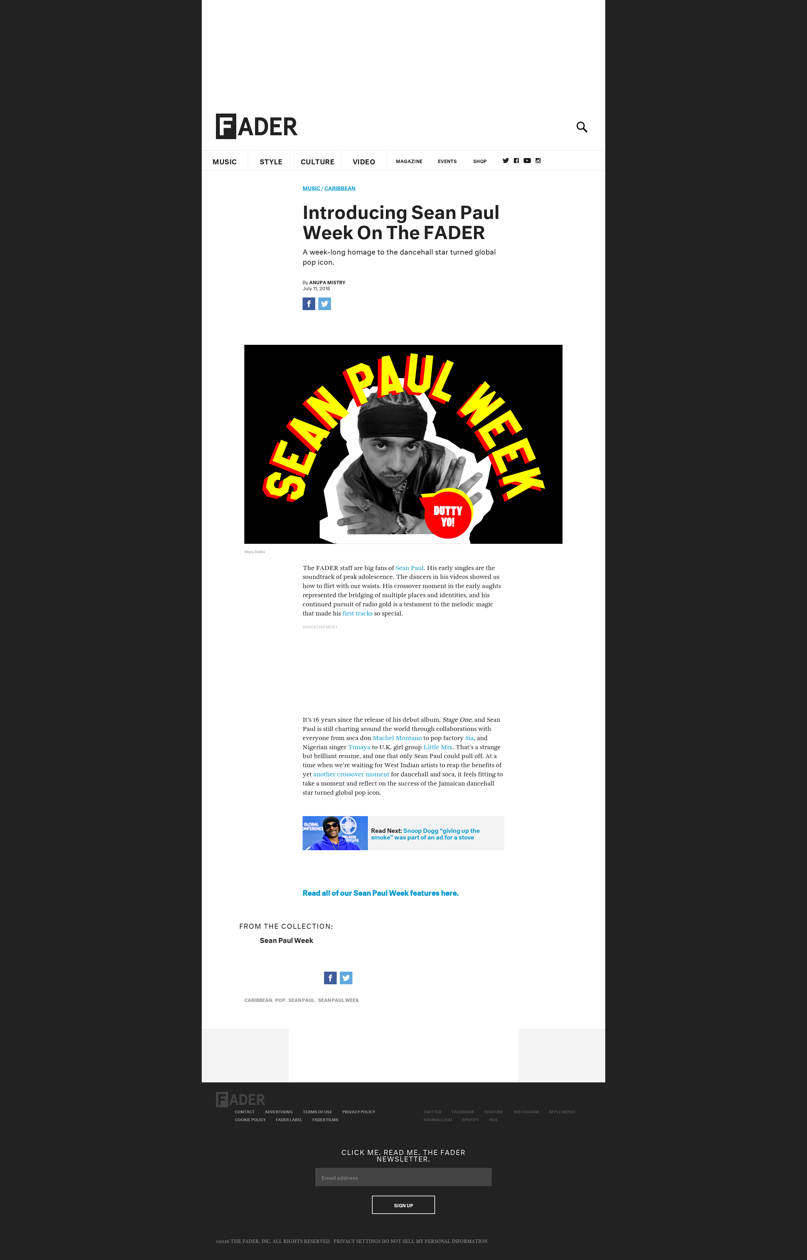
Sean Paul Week (286, 939)
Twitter (505, 160)
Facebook (463, 1111)
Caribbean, (258, 999)
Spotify (470, 1119)
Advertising (279, 1111)
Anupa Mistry (327, 282)
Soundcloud (437, 1119)
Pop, (281, 999)
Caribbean (340, 187)
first (348, 613)
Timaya (359, 747)
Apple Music (562, 1111)
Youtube (493, 1111)
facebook (516, 160)
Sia (469, 738)
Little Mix (437, 747)
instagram (538, 160)
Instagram (526, 1111)
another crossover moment (351, 774)
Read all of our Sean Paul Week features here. (381, 892)
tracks (364, 613)
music (311, 187)
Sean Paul (410, 568)
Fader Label (289, 1119)
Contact (245, 1111)
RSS (493, 1119)
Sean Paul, (302, 999)
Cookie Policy (250, 1119)
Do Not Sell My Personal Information (434, 1241)
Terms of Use (317, 1111)
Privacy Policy (358, 1111)
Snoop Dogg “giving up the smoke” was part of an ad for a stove (425, 833)
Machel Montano (397, 738)
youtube (527, 160)
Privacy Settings (357, 1241)
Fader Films (325, 1119)
